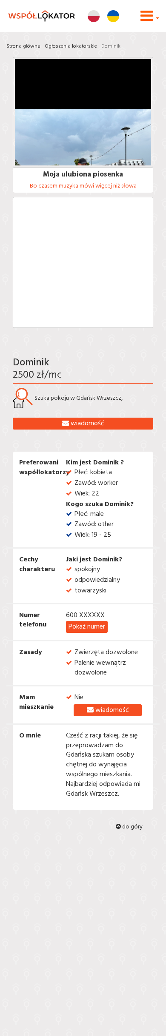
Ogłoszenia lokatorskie (71, 46)
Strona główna (23, 46)
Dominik (110, 46)
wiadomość (86, 423)
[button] (149, 19)
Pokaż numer (87, 626)
